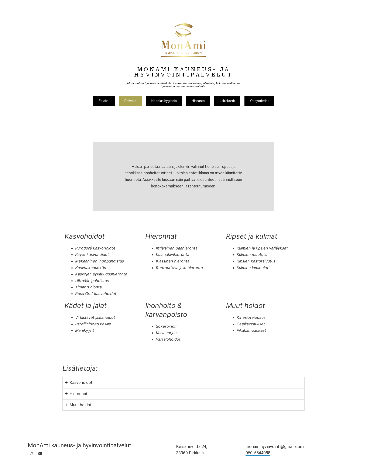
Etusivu (104, 101)
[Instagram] (31, 453)
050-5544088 (258, 452)
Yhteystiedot (259, 101)
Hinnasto (198, 101)
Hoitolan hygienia (164, 101)
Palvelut (130, 101)
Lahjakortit (227, 101)
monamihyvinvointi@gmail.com (275, 446)
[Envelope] (40, 453)
